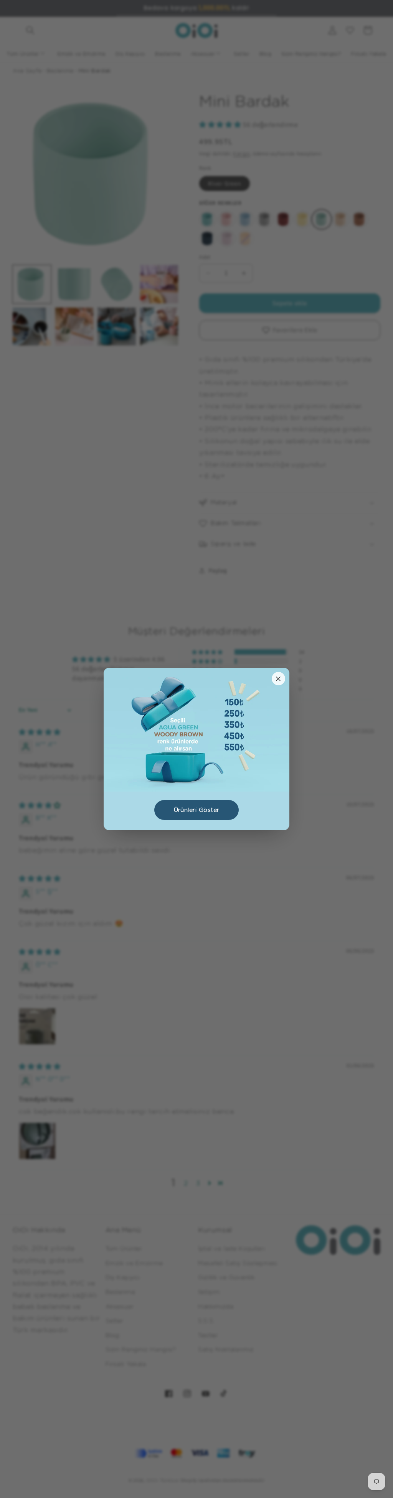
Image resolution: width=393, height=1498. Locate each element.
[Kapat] (278, 678)
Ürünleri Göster (197, 809)
